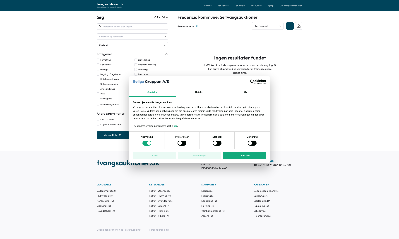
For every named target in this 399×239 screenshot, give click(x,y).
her (175, 126)
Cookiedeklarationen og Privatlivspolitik (119, 229)
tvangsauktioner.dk (128, 163)
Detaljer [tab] (199, 92)
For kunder (256, 5)
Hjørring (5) (207, 195)
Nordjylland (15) (105, 200)
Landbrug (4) (261, 195)
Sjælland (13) (104, 205)
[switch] (182, 143)
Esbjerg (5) (207, 190)
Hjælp (271, 5)
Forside (208, 5)
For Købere (223, 5)
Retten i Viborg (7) (159, 215)
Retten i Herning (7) (159, 210)
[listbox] (132, 36)
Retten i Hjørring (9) (160, 195)
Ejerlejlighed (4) (262, 200)
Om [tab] (246, 92)
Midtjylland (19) (105, 195)
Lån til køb (240, 5)
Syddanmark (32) (106, 190)
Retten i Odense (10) (160, 190)
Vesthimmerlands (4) (213, 210)
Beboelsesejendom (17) (266, 190)
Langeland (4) (209, 200)
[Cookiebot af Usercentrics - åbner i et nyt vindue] (252, 81)
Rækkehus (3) (261, 205)
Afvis (155, 155)
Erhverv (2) (260, 210)
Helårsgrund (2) (262, 215)
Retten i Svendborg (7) (161, 200)
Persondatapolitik (159, 229)
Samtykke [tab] (152, 92)
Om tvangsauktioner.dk (291, 5)
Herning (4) (207, 205)
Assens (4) (207, 215)
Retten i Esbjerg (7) (159, 205)
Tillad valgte (199, 155)
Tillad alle (244, 155)
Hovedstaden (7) (106, 210)
